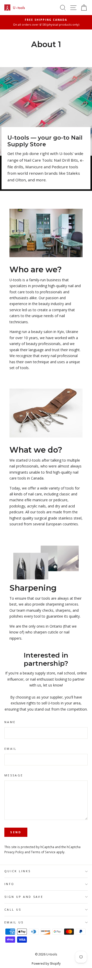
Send (15, 832)
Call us (12, 909)
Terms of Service (43, 852)
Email (10, 749)
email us (14, 922)
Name (10, 722)
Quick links (17, 871)
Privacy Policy (14, 852)
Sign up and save (23, 897)
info (9, 884)
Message (13, 775)
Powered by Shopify (46, 963)
